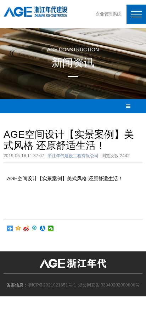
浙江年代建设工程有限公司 (73, 155)
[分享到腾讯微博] (35, 228)
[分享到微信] (51, 228)
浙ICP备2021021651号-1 (52, 285)
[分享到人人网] (43, 228)
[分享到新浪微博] (26, 228)
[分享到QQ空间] (18, 228)
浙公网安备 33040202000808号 (109, 285)
